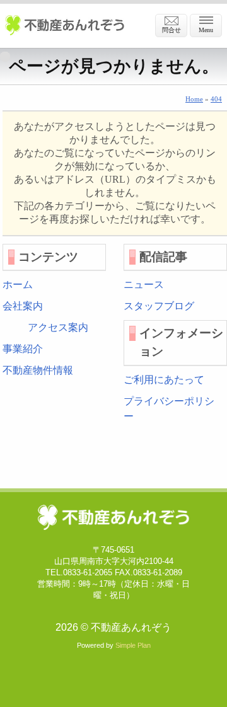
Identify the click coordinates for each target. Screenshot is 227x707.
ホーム (18, 284)
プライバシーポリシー (169, 409)
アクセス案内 (58, 327)
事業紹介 (23, 348)
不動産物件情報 (38, 370)
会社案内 (23, 306)
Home (194, 99)
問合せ (171, 29)
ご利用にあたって (164, 379)
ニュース (144, 284)
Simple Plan (133, 645)
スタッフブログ (159, 306)
